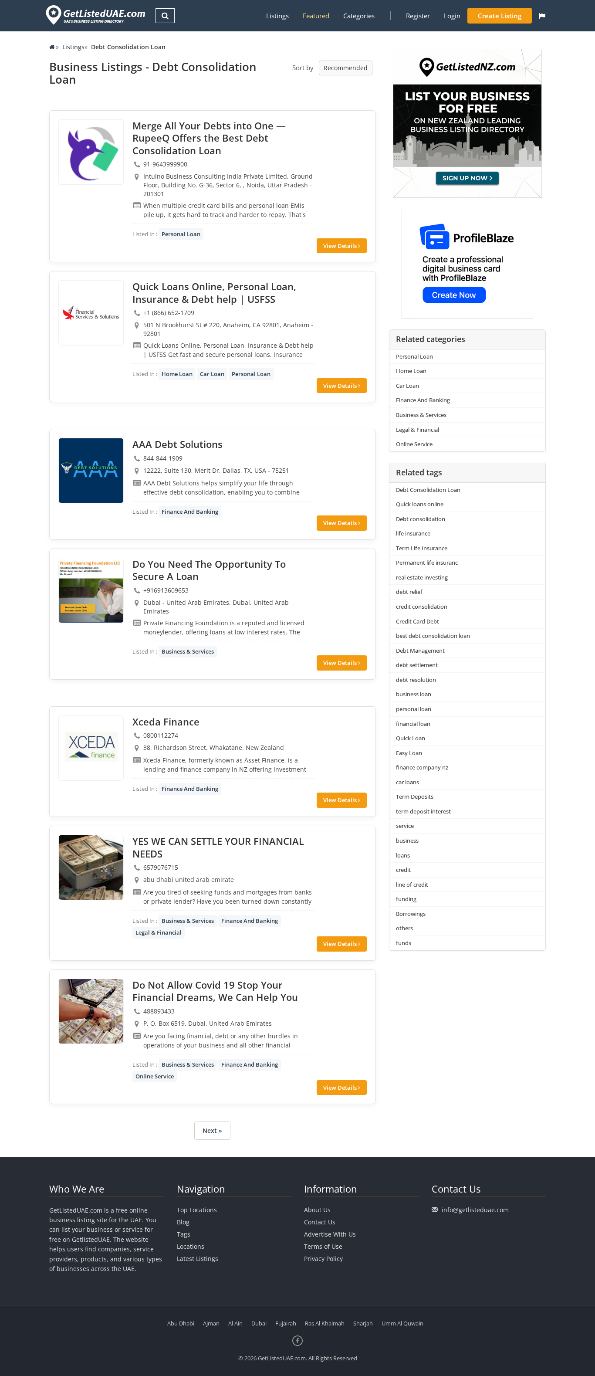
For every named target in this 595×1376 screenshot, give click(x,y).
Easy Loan (409, 753)
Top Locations (197, 1210)
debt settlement (417, 665)
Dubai (259, 1323)
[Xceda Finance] (91, 748)
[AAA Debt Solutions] (91, 470)
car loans (407, 782)
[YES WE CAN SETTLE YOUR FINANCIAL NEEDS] (91, 867)
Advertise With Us (330, 1234)
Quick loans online (419, 504)
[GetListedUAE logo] (95, 15)
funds (403, 943)
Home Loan (177, 374)
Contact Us (319, 1222)
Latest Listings (197, 1258)
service (405, 826)
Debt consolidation (420, 519)
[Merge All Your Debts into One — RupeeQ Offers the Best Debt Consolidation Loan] (91, 152)
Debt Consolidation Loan (428, 490)
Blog (183, 1222)
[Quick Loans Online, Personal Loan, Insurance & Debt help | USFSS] (91, 313)
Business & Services (188, 651)
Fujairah (285, 1323)
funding (406, 899)
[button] (542, 16)
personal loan (413, 709)
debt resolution (416, 680)
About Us (317, 1210)
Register (418, 15)
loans (403, 855)
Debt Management (420, 650)
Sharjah (363, 1323)
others (404, 928)
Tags (183, 1234)
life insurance (413, 533)
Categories (359, 15)
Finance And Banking (190, 511)
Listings (277, 15)
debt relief (409, 592)
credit (403, 870)
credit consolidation (421, 606)
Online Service (154, 1076)
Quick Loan (410, 738)
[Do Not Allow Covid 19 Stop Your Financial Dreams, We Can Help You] (91, 1011)
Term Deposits (414, 796)
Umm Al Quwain (402, 1323)
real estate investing (422, 577)
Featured (316, 15)
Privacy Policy (323, 1258)
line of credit (412, 884)
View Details (340, 246)
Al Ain (235, 1323)
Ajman (211, 1323)
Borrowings (411, 914)
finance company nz (422, 767)
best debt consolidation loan (433, 636)
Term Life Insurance (421, 548)
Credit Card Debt (417, 621)
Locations (190, 1246)
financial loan (413, 724)
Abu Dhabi (180, 1323)
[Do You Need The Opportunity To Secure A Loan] (91, 590)
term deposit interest (423, 811)
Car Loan (212, 374)
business (407, 840)
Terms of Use (323, 1246)
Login (452, 15)
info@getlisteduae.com (475, 1210)
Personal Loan (181, 234)
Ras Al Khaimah (325, 1323)
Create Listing (499, 15)
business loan (413, 694)
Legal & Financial (158, 932)
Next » (212, 1130)
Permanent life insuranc (427, 562)
